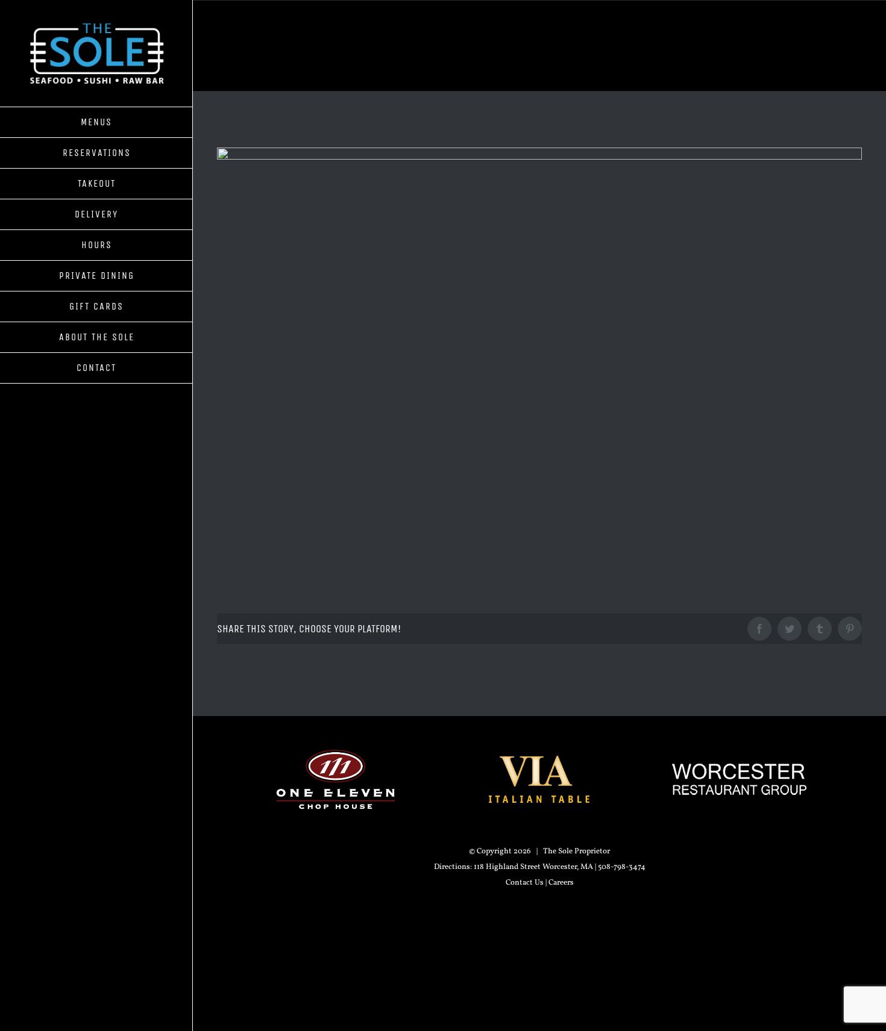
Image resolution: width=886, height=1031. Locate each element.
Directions (452, 867)
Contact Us (525, 882)
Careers (561, 882)
